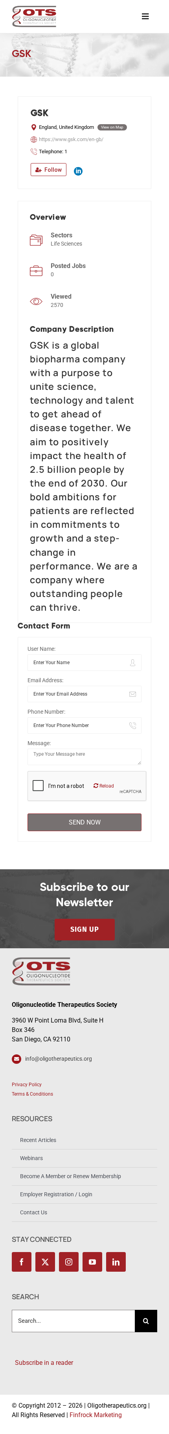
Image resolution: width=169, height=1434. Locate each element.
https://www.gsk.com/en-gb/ (71, 139)
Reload (106, 786)
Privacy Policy (27, 1084)
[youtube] (92, 1262)
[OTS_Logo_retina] (34, 8)
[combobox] (73, 1321)
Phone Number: (46, 712)
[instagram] (69, 1262)
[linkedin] (116, 1262)
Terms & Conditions (32, 1094)
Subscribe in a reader (42, 1362)
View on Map (112, 127)
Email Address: (45, 680)
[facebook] (21, 1262)
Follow (52, 170)
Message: (39, 743)
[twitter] (45, 1262)
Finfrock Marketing (96, 1415)
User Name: (41, 649)
